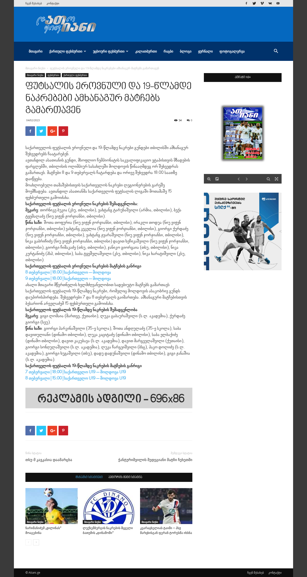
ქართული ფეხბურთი (65, 51)
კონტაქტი (53, 3)
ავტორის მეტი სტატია (125, 477)
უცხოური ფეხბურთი (108, 51)
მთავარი (35, 51)
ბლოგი (185, 51)
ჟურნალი (205, 51)
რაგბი (168, 51)
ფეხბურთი (53, 75)
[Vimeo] (262, 3)
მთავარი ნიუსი (35, 68)
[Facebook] (246, 3)
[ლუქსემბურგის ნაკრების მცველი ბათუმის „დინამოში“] (109, 506)
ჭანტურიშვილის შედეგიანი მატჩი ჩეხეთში (155, 460)
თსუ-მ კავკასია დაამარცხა (48, 460)
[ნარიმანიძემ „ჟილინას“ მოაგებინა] (51, 506)
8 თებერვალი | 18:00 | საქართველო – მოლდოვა (68, 272)
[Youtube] (278, 3)
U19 (122, 372)
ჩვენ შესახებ (33, 3)
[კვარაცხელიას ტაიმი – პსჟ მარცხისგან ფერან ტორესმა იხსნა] (166, 506)
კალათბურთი (146, 51)
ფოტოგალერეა (232, 51)
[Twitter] (254, 3)
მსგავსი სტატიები (89, 477)
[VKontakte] (270, 3)
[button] (276, 51)
